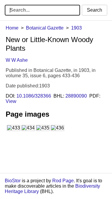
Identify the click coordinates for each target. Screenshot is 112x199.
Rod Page (63, 180)
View (11, 101)
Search (94, 10)
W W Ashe (17, 60)
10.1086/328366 (33, 95)
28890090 (76, 95)
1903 (76, 27)
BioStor (13, 180)
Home (12, 27)
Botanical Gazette (45, 27)
